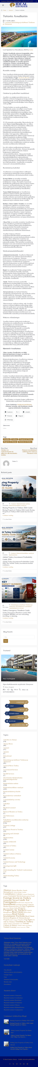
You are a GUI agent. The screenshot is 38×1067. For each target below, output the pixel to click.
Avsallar (7, 439)
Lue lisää (6, 959)
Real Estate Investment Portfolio (14, 915)
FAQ (5, 977)
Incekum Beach (24, 78)
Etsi (6, 641)
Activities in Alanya (10, 740)
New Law (19, 906)
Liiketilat (6, 804)
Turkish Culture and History (25, 925)
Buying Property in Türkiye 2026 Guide (18, 508)
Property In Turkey (25, 439)
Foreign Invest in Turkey (17, 898)
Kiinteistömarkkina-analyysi (17, 505)
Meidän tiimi (8, 982)
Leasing (18, 905)
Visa (27, 927)
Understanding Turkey (11, 876)
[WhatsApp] (24, 1064)
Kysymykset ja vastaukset (23, 606)
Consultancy (9, 894)
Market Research (9, 906)
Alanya (7, 890)
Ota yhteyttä (7, 970)
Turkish (5, 923)
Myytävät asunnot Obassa (12, 1005)
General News (10, 900)
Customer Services (15, 896)
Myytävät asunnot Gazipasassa (13, 1010)
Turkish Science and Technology (14, 862)
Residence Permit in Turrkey (13, 829)
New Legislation (28, 906)
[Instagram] (17, 1064)
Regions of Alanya (10, 442)
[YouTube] (21, 1064)
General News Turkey (11, 766)
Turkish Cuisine (8, 850)
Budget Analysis (22, 892)
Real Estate (18, 912)
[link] (19, 668)
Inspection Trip (28, 902)
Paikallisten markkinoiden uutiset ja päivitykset (15, 820)
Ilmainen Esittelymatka (11, 979)
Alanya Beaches (16, 890)
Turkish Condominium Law (14, 923)
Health (19, 902)
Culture (14, 439)
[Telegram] (28, 1064)
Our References (8, 816)
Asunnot (11, 10)
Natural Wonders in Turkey (12, 812)
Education (27, 896)
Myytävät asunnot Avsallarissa (13, 998)
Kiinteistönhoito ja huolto (11, 791)
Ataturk (6, 752)
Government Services (10, 770)
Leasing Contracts (27, 905)
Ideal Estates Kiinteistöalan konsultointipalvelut (12, 778)
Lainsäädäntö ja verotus (16, 608)
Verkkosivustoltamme (24, 405)
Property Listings (9, 825)
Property (21, 908)
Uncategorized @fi (9, 866)
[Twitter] (14, 1064)
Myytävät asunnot (9, 808)
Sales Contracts (14, 920)
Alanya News (8, 744)
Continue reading (8, 515)
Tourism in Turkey (25, 442)
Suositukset (7, 984)
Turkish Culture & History (12, 854)
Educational (7, 756)
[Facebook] (10, 1064)
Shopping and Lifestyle (11, 834)
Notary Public (14, 908)
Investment (9, 904)
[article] (19, 675)
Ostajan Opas (8, 975)
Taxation (21, 920)
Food (32, 896)
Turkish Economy (9, 858)
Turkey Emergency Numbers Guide (16, 610)
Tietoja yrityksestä (9, 842)
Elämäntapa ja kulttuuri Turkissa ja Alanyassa (19, 23)
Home (4, 10)
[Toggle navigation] (36, 1)
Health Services (8, 774)
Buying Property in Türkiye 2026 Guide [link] (22, 1020)
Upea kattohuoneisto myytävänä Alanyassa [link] (18, 684)
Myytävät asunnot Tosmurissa (13, 1002)
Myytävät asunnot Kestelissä (12, 1000)
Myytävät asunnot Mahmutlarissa (14, 1007)
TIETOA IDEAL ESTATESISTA (13, 972)
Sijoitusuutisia (13, 555)
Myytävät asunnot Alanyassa (12, 995)
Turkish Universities (21, 927)
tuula (31, 50)
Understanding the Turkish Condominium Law (17, 871)
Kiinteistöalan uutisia (23, 504)
